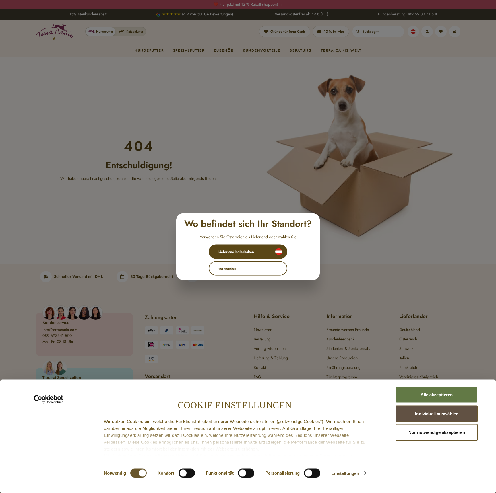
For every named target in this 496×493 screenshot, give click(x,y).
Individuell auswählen (436, 413)
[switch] (187, 473)
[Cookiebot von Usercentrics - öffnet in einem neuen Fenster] (49, 399)
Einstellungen (345, 473)
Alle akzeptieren (437, 394)
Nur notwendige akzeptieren (436, 432)
